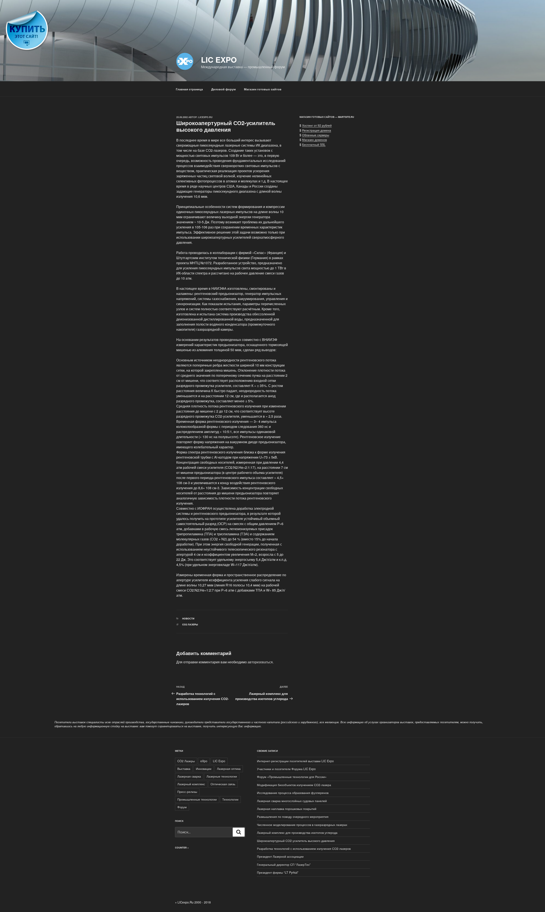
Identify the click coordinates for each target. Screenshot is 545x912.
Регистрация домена (316, 130)
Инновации (203, 768)
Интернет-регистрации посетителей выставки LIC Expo (295, 761)
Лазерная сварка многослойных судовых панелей (292, 801)
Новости (188, 618)
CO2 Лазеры (190, 624)
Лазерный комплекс (191, 784)
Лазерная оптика (229, 768)
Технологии (230, 799)
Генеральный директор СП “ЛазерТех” (284, 864)
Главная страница (189, 89)
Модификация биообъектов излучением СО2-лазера (294, 785)
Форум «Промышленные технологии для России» (292, 777)
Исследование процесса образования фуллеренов (292, 793)
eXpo (203, 761)
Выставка (183, 768)
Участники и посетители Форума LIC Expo (286, 769)
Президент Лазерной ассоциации (280, 856)
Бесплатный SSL (314, 144)
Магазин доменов (314, 139)
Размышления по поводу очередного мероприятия (292, 816)
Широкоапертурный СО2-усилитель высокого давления (296, 840)
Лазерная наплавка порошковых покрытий (286, 809)
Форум (182, 807)
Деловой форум (223, 89)
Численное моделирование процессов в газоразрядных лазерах (302, 825)
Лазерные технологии (222, 776)
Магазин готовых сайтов (262, 89)
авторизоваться (260, 661)
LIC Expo (219, 59)
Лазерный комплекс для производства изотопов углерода (297, 832)
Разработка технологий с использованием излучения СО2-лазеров (304, 848)
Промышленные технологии (197, 799)
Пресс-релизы (187, 791)
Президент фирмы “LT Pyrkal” (277, 872)
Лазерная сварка (189, 776)
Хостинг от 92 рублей (317, 125)
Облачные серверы (315, 135)
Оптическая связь (223, 784)
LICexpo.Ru (205, 117)
